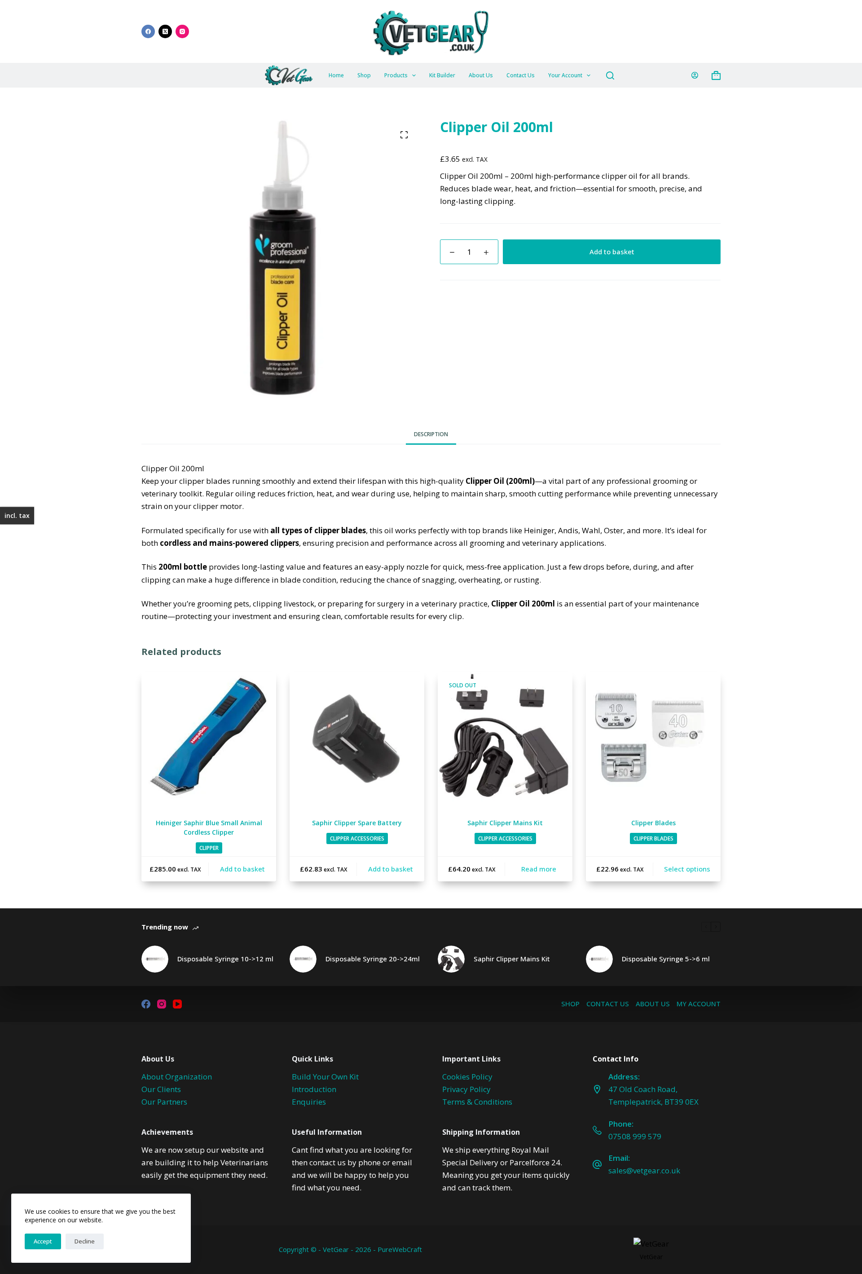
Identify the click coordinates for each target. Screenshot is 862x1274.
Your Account (565, 75)
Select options (687, 868)
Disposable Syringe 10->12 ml (225, 958)
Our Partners (164, 1102)
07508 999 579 (634, 1136)
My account (699, 1004)
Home (336, 75)
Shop (364, 75)
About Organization (176, 1076)
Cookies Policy (467, 1076)
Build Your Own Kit (325, 1076)
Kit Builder (442, 75)
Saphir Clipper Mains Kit (505, 822)
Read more (538, 868)
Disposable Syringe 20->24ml (372, 958)
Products (396, 75)
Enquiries (309, 1102)
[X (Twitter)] (165, 31)
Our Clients (161, 1089)
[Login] (694, 75)
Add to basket (611, 251)
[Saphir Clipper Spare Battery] (357, 739)
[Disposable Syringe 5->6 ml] (599, 959)
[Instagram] (182, 31)
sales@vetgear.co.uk (644, 1170)
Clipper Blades (653, 822)
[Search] (610, 75)
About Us (481, 75)
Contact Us (520, 75)
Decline (85, 1241)
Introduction (314, 1089)
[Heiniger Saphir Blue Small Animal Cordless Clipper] (208, 739)
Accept (43, 1241)
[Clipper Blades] (653, 739)
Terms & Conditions (477, 1102)
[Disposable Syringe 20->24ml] (303, 959)
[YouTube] (177, 1004)
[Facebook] (148, 31)
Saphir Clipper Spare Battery (357, 822)
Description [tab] (431, 434)
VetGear (651, 1256)
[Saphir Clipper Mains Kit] (505, 739)
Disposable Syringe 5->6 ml (666, 958)
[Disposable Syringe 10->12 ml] (154, 959)
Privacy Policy (466, 1089)
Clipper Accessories (357, 838)
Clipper (209, 848)
